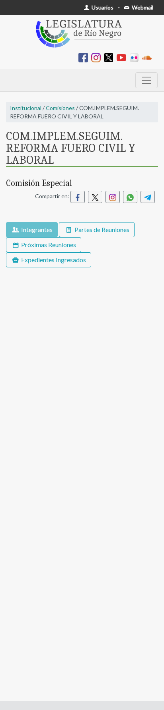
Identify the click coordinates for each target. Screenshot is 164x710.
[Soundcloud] (148, 57)
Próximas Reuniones (48, 244)
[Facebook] (84, 57)
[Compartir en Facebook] (77, 197)
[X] (110, 57)
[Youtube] (123, 57)
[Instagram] (97, 57)
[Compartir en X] (95, 197)
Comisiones (60, 107)
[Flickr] (135, 57)
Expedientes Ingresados (53, 259)
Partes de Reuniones (101, 229)
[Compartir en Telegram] (148, 197)
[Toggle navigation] (146, 80)
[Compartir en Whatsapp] (130, 197)
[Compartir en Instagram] (112, 197)
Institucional (25, 107)
